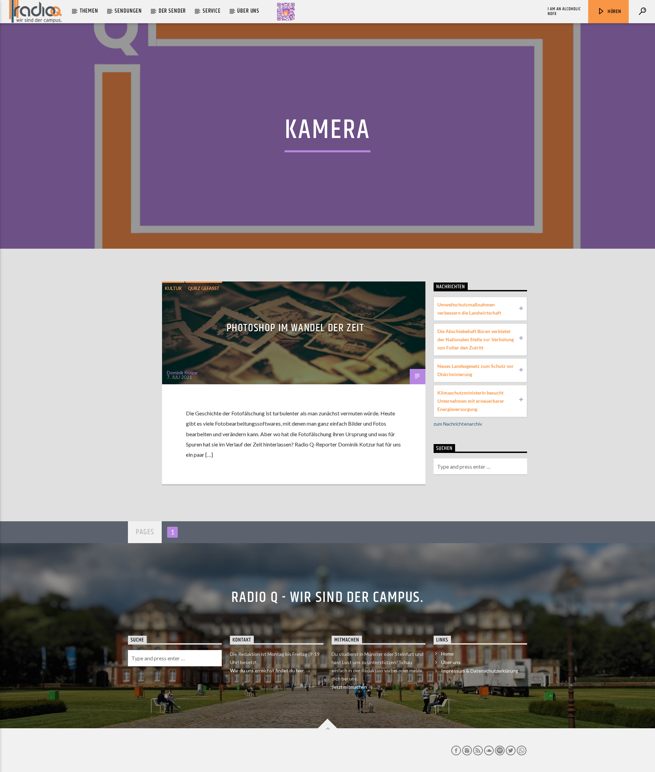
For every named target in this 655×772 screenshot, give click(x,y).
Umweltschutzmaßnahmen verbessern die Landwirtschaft (469, 309)
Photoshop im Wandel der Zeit (295, 328)
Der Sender (172, 10)
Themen (89, 10)
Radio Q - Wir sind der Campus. (327, 597)
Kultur (173, 288)
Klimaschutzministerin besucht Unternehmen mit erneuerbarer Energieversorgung (470, 401)
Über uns (248, 10)
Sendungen (128, 10)
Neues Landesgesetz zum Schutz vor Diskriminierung (475, 370)
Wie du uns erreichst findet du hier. (268, 670)
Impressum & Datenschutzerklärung (479, 671)
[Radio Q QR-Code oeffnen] (285, 11)
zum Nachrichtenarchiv (458, 424)
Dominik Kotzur (182, 372)
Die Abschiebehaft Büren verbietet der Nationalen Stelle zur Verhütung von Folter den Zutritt (475, 339)
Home (447, 654)
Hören (613, 11)
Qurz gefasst (203, 288)
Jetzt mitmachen (350, 687)
